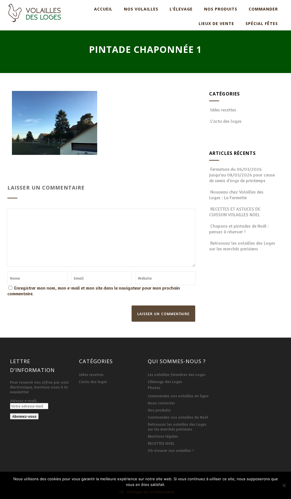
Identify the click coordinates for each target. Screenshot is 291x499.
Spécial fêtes (262, 23)
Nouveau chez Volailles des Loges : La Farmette (236, 194)
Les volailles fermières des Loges (176, 374)
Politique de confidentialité (150, 492)
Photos (154, 387)
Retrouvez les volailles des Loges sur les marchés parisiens (242, 245)
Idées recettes (223, 110)
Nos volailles (141, 9)
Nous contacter (161, 402)
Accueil (103, 9)
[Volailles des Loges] (34, 24)
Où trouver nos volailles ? (171, 450)
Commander (263, 9)
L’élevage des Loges (165, 381)
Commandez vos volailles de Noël (178, 417)
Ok (121, 492)
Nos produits (220, 9)
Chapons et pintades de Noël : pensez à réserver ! (239, 228)
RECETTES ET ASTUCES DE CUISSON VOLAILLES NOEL (234, 211)
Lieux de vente (216, 23)
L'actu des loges (226, 121)
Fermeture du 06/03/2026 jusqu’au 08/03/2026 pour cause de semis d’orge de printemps (242, 174)
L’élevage (181, 9)
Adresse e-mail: (23, 400)
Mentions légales (163, 436)
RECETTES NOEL (161, 443)
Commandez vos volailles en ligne (178, 395)
